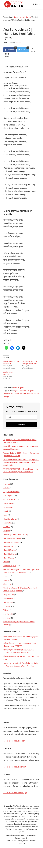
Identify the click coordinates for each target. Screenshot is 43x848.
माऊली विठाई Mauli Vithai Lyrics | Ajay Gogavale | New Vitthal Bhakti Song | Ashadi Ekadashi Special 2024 (21, 462)
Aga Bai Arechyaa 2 (21, 390)
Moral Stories (8, 558)
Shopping (7, 584)
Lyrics (31, 390)
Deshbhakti (7, 507)
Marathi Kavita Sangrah (12, 538)
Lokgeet (6, 530)
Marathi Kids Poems (11, 542)
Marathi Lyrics (18, 387)
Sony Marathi (8, 594)
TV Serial (6, 606)
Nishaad (29, 393)
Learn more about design (14, 740)
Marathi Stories (9, 550)
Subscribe (21, 424)
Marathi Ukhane (9, 554)
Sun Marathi (8, 602)
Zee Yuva (6, 618)
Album (6, 488)
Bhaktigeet (7, 495)
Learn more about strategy (14, 792)
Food (5, 515)
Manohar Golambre (11, 393)
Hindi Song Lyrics (10, 519)
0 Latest (6, 484)
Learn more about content (14, 766)
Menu (37, 4)
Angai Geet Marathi (11, 491)
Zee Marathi (8, 614)
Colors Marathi (9, 499)
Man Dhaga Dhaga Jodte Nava (15, 534)
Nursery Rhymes (9, 565)
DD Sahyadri (8, 503)
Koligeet (6, 527)
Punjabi (6, 576)
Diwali (5, 511)
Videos (5, 610)
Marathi (22, 393)
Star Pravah (8, 598)
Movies (6, 562)
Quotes (6, 580)
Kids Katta (7, 523)
